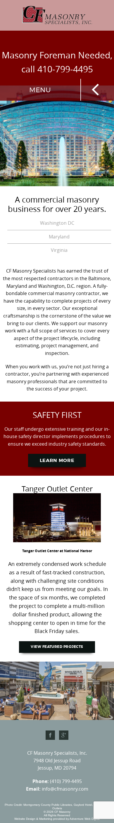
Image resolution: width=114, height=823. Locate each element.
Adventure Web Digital (85, 818)
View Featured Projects (57, 646)
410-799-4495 (65, 69)
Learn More (57, 460)
